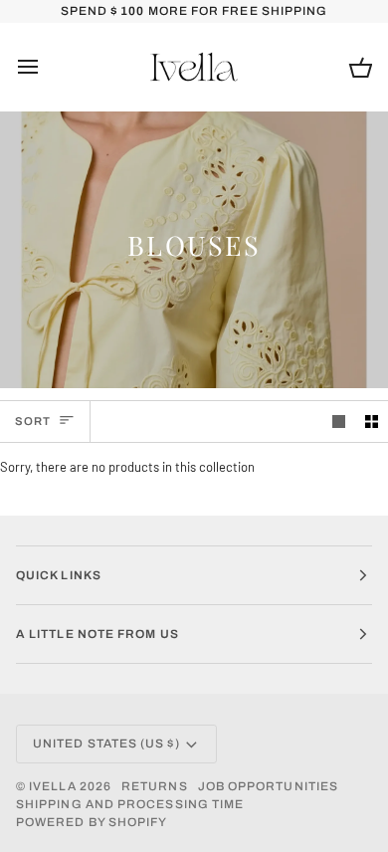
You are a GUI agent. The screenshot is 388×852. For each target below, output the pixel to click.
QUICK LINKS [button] (58, 575)
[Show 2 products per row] (371, 421)
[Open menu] (46, 67)
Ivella (52, 786)
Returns (154, 786)
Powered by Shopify (91, 822)
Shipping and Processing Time (130, 804)
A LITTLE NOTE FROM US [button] (97, 634)
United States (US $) (106, 743)
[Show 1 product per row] (338, 421)
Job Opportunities (268, 786)
